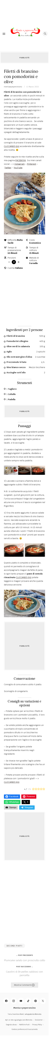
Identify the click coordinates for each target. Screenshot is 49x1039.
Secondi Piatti (14, 946)
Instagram (19, 164)
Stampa (12, 807)
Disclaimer (39, 1020)
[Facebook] (6, 1001)
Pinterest (31, 164)
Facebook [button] (13, 796)
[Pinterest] (35, 1001)
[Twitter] (43, 1001)
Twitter (7, 167)
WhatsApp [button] (14, 802)
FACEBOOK (20, 160)
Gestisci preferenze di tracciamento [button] (24, 1029)
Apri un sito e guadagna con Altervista (18, 1020)
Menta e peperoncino (24, 1007)
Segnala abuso (11, 1025)
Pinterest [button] (31, 796)
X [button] (27, 802)
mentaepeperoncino (13, 87)
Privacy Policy (37, 1025)
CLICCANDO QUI (11, 146)
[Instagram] (13, 1001)
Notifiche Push (24, 1025)
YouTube (18, 167)
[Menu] (4, 33)
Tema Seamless (13, 1014)
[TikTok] (28, 1001)
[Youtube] (21, 1001)
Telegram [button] (28, 807)
